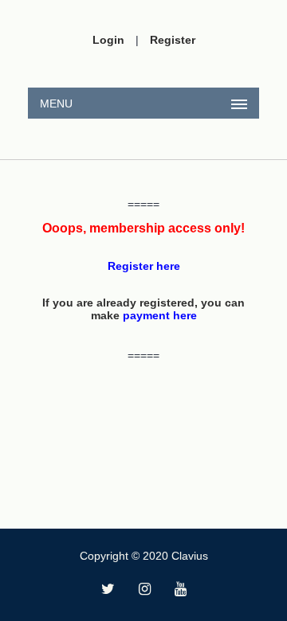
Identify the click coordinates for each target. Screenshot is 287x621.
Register (172, 39)
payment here (160, 315)
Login (108, 39)
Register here (144, 266)
